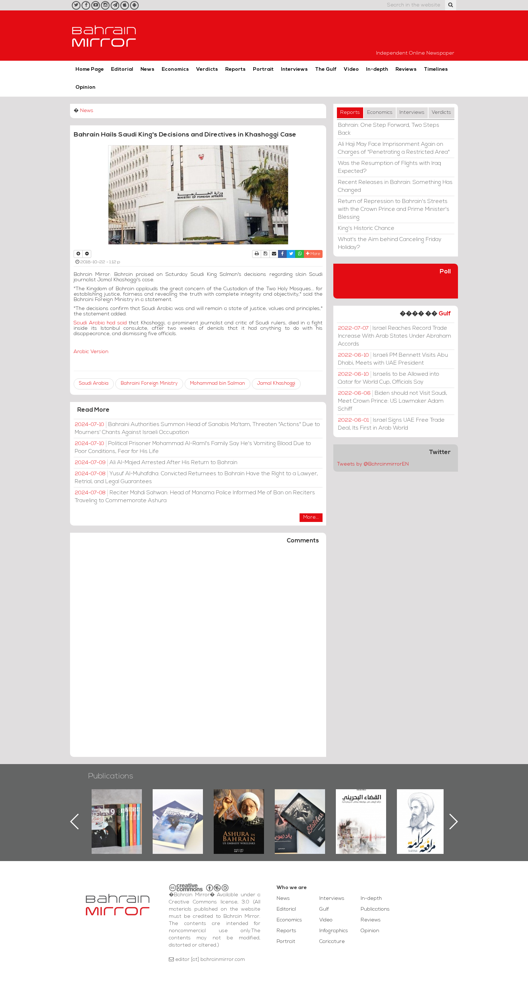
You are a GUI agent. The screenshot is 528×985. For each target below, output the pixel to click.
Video (351, 69)
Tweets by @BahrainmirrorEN (373, 464)
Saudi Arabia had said (100, 323)
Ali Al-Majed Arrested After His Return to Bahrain (156, 463)
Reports (235, 69)
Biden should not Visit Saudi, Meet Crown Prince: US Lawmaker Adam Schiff (392, 401)
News (147, 69)
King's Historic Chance (366, 228)
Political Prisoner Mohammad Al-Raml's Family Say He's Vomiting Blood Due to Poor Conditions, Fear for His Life (193, 447)
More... (311, 517)
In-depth (377, 69)
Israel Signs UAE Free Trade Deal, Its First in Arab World (391, 424)
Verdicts (207, 69)
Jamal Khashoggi (276, 383)
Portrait (263, 69)
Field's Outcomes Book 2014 (422, 801)
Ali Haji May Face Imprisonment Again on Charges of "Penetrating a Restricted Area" (394, 148)
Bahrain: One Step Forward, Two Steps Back (388, 129)
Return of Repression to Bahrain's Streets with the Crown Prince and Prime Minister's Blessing (393, 209)
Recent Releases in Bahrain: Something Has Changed (395, 186)
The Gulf (326, 69)
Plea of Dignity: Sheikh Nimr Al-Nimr (361, 805)
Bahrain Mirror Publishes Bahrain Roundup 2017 (117, 810)
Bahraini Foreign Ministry (149, 383)
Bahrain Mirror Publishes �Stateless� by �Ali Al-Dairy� (239, 810)
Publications (110, 776)
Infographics (333, 931)
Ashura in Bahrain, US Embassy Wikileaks (178, 810)
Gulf (445, 314)
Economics (175, 69)
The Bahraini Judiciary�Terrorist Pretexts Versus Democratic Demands (301, 814)
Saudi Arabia (93, 383)
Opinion (85, 87)
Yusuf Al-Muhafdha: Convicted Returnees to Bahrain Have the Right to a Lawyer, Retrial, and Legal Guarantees (196, 478)
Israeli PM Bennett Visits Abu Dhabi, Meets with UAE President (393, 359)
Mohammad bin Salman (217, 383)
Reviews (406, 69)
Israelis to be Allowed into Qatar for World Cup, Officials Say (388, 378)
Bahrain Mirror (104, 35)
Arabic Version (91, 352)
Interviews (294, 69)
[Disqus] (198, 654)
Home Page (89, 69)
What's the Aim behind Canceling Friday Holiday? (389, 243)
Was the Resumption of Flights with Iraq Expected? (389, 167)
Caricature (332, 941)
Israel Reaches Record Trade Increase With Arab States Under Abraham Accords (394, 336)
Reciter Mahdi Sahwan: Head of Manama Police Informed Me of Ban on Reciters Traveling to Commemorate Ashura (195, 497)
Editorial (122, 69)
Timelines (436, 69)
